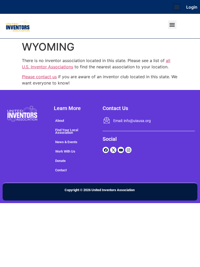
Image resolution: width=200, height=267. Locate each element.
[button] (176, 7)
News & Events (66, 142)
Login (191, 7)
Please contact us (39, 76)
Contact (61, 170)
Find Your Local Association (66, 131)
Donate (60, 161)
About (59, 121)
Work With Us (65, 151)
